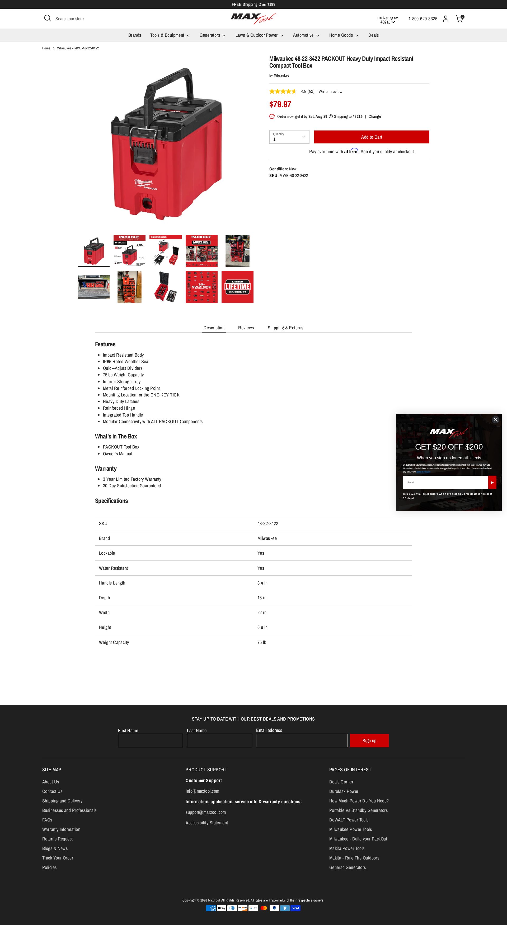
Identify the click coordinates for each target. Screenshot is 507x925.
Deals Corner (341, 781)
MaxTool (214, 900)
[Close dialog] (496, 420)
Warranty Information (61, 829)
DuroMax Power (344, 791)
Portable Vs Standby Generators (358, 810)
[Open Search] (47, 18)
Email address (269, 730)
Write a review (330, 92)
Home (46, 48)
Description (214, 327)
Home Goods (341, 35)
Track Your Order (57, 857)
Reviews (246, 327)
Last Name (196, 730)
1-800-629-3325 (423, 18)
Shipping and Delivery (62, 800)
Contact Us (52, 791)
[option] (166, 145)
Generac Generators (347, 867)
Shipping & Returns (285, 327)
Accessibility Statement (207, 822)
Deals (373, 35)
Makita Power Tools (347, 848)
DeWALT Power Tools (349, 819)
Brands (134, 35)
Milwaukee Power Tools (350, 829)
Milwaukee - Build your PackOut (358, 838)
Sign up (370, 740)
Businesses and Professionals (69, 810)
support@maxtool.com (206, 812)
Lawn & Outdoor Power (257, 35)
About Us (50, 781)
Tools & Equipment (167, 35)
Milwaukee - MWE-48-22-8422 (78, 48)
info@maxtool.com (202, 791)
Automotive (304, 35)
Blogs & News (55, 848)
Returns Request (57, 838)
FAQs (47, 819)
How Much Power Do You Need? (359, 800)
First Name (128, 730)
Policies (49, 867)
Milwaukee (281, 75)
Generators (210, 35)
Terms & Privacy (423, 471)
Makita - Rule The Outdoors (354, 857)
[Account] (445, 18)
